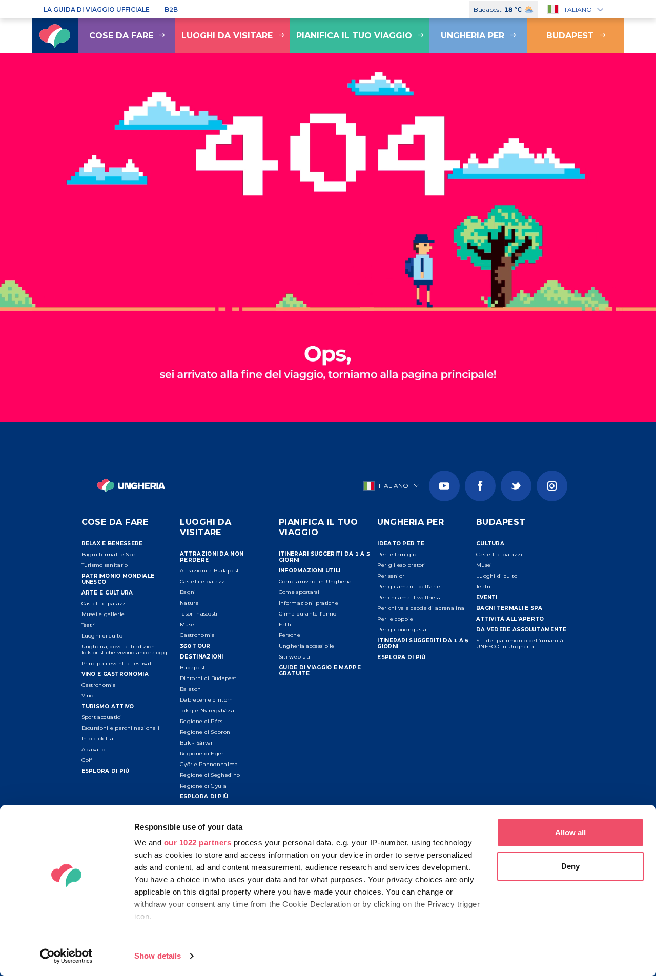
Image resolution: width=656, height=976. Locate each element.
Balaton (190, 689)
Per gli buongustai (402, 629)
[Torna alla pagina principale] (55, 35)
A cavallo (93, 749)
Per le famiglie (397, 554)
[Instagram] (552, 486)
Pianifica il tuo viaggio (354, 35)
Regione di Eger (202, 753)
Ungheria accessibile (307, 646)
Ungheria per (472, 35)
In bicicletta (97, 738)
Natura (189, 603)
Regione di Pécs (201, 721)
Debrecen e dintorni (207, 699)
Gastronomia (98, 685)
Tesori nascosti (199, 613)
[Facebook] (480, 486)
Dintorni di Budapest (208, 678)
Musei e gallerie (103, 614)
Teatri (88, 625)
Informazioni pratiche (308, 603)
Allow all (570, 832)
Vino (87, 695)
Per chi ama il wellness (408, 597)
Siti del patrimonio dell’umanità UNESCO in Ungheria (520, 643)
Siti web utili (296, 656)
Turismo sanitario (104, 565)
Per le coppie (395, 619)
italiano (577, 9)
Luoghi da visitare (227, 35)
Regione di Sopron (205, 732)
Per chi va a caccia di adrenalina (420, 608)
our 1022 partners (198, 842)
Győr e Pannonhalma (209, 764)
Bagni (188, 592)
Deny (570, 866)
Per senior (390, 575)
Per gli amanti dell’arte (408, 586)
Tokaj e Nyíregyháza (207, 710)
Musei (188, 624)
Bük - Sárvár (196, 742)
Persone (289, 635)
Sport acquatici (101, 717)
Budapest (570, 35)
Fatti (285, 624)
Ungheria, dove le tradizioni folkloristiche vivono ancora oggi (125, 649)
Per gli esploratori (401, 565)
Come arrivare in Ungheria (315, 581)
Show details (157, 955)
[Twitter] (516, 486)
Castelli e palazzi (104, 603)
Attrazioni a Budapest (209, 570)
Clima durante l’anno (308, 613)
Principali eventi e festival (116, 663)
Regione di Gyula (203, 785)
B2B (171, 9)
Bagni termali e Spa (108, 554)
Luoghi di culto (102, 635)
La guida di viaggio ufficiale (97, 9)
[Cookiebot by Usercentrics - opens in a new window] (66, 956)
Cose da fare (121, 35)
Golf (86, 760)
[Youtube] (444, 486)
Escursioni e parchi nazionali (120, 728)
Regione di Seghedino (210, 775)
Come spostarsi (299, 592)
